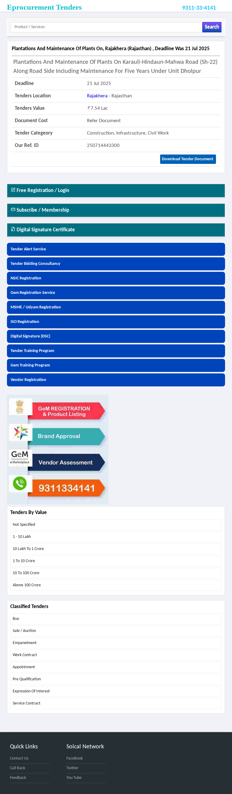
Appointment (24, 667)
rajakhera (97, 96)
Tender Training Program (32, 351)
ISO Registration (25, 322)
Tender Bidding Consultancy (35, 264)
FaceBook (74, 758)
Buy (16, 619)
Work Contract (25, 655)
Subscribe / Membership (42, 210)
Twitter (72, 768)
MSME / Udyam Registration (36, 307)
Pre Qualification (27, 679)
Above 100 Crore (27, 585)
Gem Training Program (30, 365)
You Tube (74, 778)
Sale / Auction (24, 631)
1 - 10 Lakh (22, 537)
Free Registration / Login (42, 190)
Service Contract (26, 703)
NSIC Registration (26, 278)
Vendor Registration (28, 380)
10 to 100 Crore (26, 573)
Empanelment (25, 643)
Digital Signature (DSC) (30, 336)
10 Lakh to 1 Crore (28, 549)
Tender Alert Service (28, 249)
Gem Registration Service (33, 293)
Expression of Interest (31, 691)
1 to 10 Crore (24, 561)
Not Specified (24, 524)
